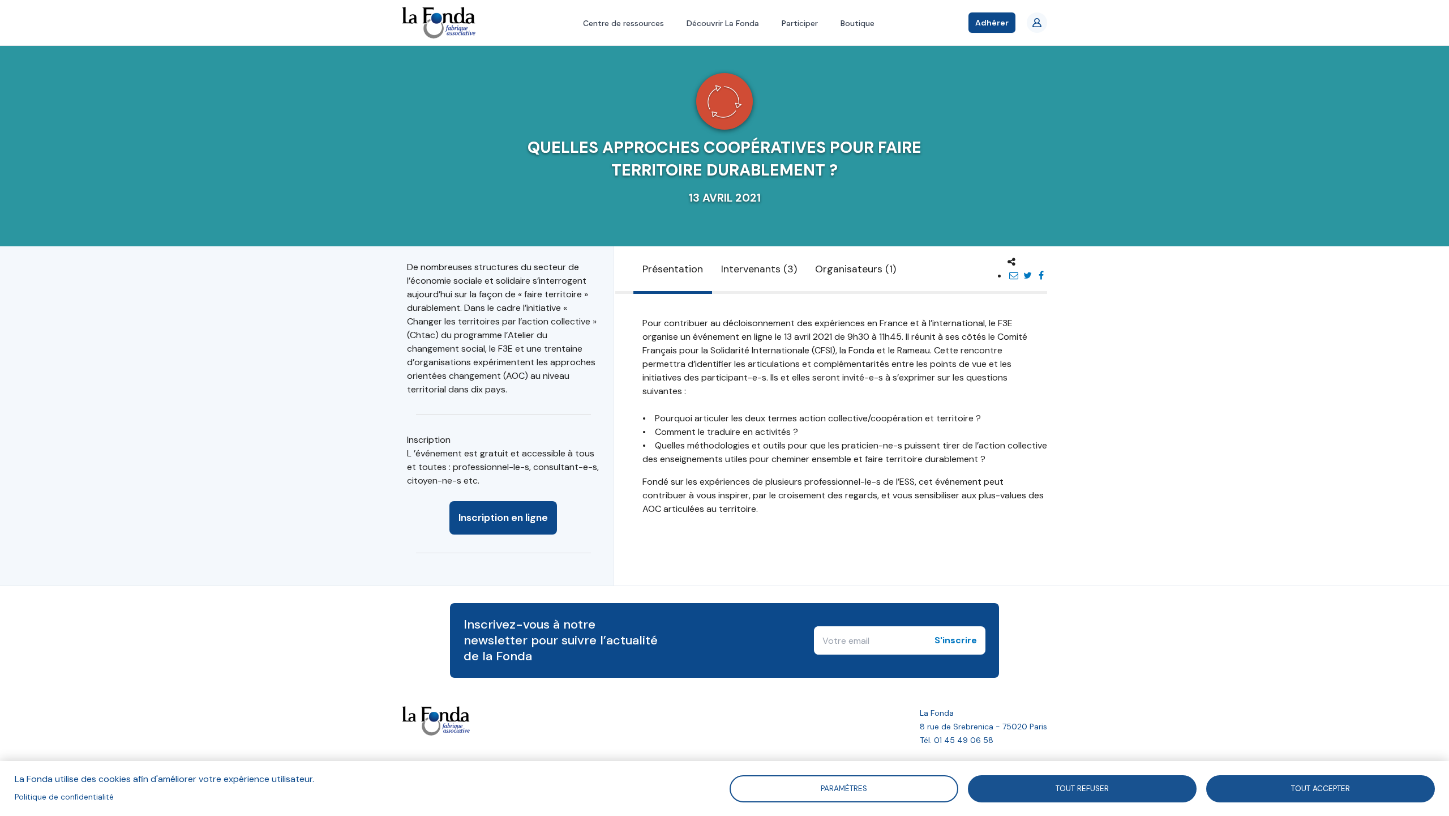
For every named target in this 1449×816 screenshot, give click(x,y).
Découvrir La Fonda (723, 23)
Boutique (857, 23)
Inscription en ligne (503, 517)
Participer (800, 23)
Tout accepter (1320, 788)
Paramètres (844, 788)
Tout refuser (1082, 788)
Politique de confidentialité (64, 797)
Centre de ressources (623, 23)
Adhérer (992, 23)
